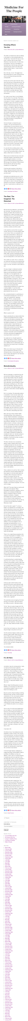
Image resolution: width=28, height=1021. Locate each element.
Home (6, 24)
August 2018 (8, 971)
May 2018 (7, 976)
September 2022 (9, 894)
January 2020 (8, 944)
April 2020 (7, 940)
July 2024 (7, 860)
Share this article (16, 188)
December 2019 (8, 946)
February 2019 (8, 962)
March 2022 (7, 904)
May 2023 (7, 882)
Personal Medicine (13, 24)
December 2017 (8, 983)
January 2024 (8, 869)
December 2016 (8, 1002)
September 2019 (9, 951)
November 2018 (8, 966)
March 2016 (7, 1016)
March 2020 (7, 941)
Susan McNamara (20, 49)
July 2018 (7, 972)
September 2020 (9, 932)
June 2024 (7, 861)
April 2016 (7, 1015)
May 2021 (7, 919)
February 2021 (8, 924)
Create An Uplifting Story (11, 838)
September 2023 (9, 875)
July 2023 (7, 879)
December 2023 (8, 871)
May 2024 (7, 863)
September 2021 (9, 913)
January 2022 (8, 907)
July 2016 (7, 1010)
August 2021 (8, 915)
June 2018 (7, 974)
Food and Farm (16, 29)
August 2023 (8, 877)
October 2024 (8, 855)
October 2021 (8, 911)
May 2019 (7, 957)
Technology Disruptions (16, 26)
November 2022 (8, 891)
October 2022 (8, 893)
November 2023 (8, 872)
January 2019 (8, 963)
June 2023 (7, 880)
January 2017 (8, 1001)
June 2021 (7, 918)
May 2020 (7, 938)
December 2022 (8, 889)
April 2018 (7, 977)
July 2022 (7, 897)
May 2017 (7, 994)
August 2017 (8, 990)
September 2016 (9, 1007)
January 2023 (8, 888)
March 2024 (7, 866)
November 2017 (8, 985)
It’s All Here (8, 658)
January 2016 (8, 1019)
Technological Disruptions (13, 361)
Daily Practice (7, 31)
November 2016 (8, 1004)
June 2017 (7, 993)
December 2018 (8, 965)
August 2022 (8, 896)
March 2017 (7, 998)
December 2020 (8, 927)
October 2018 (8, 968)
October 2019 (8, 949)
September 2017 (9, 988)
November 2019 (8, 947)
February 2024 (8, 868)
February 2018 (8, 980)
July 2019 (7, 954)
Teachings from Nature (18, 31)
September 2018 (9, 969)
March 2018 (7, 979)
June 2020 (7, 936)
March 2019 (7, 960)
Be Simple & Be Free (10, 837)
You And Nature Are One (11, 835)
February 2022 (8, 905)
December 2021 (8, 908)
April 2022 (7, 902)
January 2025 (8, 850)
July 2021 (7, 916)
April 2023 (7, 883)
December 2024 (8, 852)
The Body (6, 26)
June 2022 (7, 899)
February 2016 (8, 1018)
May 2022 (7, 900)
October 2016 (8, 1005)
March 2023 (7, 885)
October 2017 (8, 987)
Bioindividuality (10, 366)
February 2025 (8, 849)
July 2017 (7, 991)
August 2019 (8, 952)
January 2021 (8, 925)
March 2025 (7, 847)
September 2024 (9, 857)
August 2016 (8, 1009)
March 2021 (7, 922)
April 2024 (7, 864)
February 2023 (8, 886)
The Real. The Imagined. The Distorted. (9, 198)
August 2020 (8, 933)
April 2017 (7, 996)
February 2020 (8, 943)
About (6, 34)
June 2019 (7, 955)
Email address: (7, 824)
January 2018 (8, 982)
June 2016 (7, 1012)
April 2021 (7, 921)
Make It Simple (8, 842)
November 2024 (8, 853)
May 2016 (7, 1013)
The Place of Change (10, 840)
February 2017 (8, 999)
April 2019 (7, 958)
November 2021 (8, 910)
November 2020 (8, 929)
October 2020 (8, 930)
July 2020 (7, 935)
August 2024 (8, 858)
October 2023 (8, 874)
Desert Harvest (7, 29)
